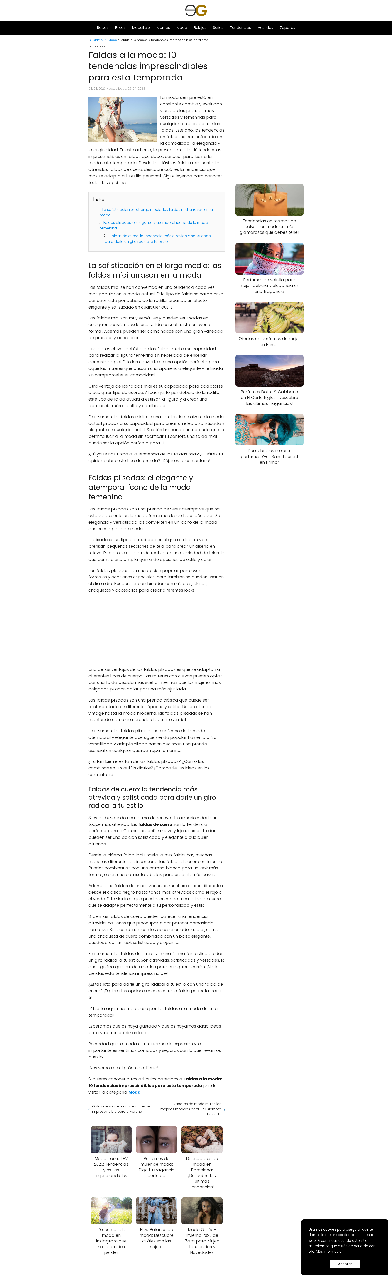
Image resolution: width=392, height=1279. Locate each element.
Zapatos (287, 27)
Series (218, 27)
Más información (330, 1251)
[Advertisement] (156, 630)
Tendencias (240, 27)
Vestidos (265, 27)
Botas (120, 27)
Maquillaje (141, 27)
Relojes (200, 27)
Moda (182, 27)
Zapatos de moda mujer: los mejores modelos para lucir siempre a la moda (190, 1109)
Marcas (163, 27)
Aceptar (345, 1264)
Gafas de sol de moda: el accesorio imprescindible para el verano (122, 1109)
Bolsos (102, 27)
